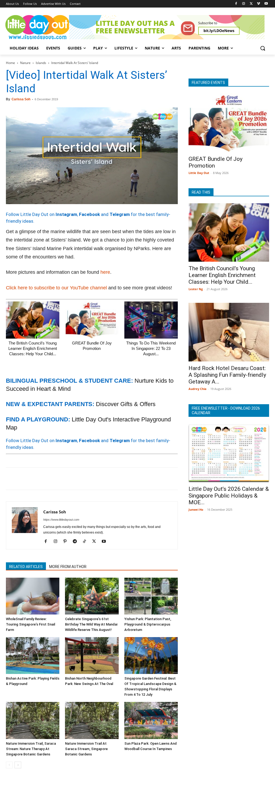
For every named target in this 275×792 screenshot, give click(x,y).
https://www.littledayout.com (61, 519)
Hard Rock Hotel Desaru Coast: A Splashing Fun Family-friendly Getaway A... (227, 375)
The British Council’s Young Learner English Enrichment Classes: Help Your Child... (32, 348)
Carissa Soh (21, 99)
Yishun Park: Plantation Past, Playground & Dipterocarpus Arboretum (147, 624)
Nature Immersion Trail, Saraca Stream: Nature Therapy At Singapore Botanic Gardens (31, 748)
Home (10, 63)
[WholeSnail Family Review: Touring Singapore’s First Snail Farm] (32, 596)
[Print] (73, 478)
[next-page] (18, 765)
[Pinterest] (36, 478)
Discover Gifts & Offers (125, 404)
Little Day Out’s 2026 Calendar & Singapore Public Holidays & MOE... (229, 496)
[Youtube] (266, 4)
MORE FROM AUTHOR (67, 566)
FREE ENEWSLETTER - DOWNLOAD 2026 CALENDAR (226, 410)
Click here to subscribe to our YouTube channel (56, 287)
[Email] (60, 478)
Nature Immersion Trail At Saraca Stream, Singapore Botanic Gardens (86, 748)
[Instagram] (244, 4)
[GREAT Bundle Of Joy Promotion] (91, 319)
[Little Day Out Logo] (37, 27)
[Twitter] (251, 4)
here (105, 272)
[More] (98, 478)
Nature (25, 63)
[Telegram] (85, 478)
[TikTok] (86, 541)
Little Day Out (199, 173)
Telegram (120, 214)
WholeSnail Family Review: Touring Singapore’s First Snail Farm (30, 624)
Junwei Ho (196, 509)
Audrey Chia (198, 389)
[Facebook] (236, 4)
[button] (262, 48)
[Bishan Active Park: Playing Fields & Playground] (32, 655)
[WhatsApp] (48, 478)
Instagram (66, 214)
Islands (41, 63)
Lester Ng (196, 289)
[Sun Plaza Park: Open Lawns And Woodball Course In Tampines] (151, 720)
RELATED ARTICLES (26, 566)
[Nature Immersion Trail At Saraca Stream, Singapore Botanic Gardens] (91, 720)
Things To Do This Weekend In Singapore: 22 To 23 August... (151, 348)
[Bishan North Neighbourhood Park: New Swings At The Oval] (91, 655)
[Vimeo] (258, 4)
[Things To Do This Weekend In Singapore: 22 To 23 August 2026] (151, 319)
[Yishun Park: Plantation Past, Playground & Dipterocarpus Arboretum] (151, 596)
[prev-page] (9, 765)
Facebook (89, 214)
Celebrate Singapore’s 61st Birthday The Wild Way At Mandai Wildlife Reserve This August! (91, 624)
